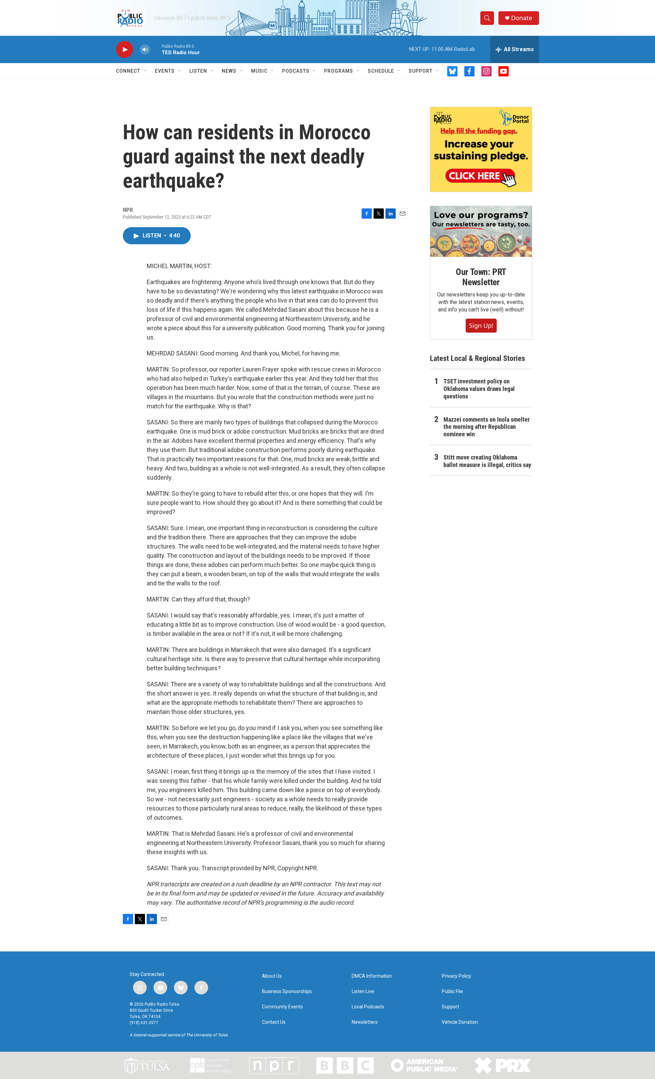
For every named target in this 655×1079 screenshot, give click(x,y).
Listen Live (363, 991)
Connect (128, 71)
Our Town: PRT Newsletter (481, 277)
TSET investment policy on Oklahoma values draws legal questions (479, 389)
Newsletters (365, 1022)
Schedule (381, 71)
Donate (521, 17)
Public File (452, 991)
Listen (198, 71)
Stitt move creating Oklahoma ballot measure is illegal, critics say (487, 461)
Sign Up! (481, 325)
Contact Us (274, 1022)
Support (421, 71)
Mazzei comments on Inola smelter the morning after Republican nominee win (486, 427)
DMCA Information (372, 976)
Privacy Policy (456, 976)
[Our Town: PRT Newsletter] (481, 231)
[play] (124, 50)
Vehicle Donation (460, 1022)
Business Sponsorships (287, 991)
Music (259, 71)
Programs (338, 71)
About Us (272, 976)
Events (165, 71)
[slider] (156, 49)
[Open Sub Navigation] (145, 71)
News (229, 71)
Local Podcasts (368, 1006)
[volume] (145, 49)
